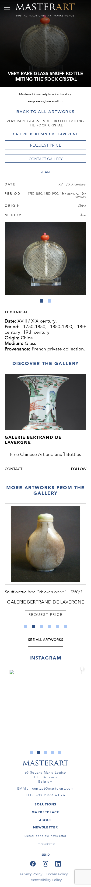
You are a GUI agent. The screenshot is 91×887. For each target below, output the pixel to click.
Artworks (63, 94)
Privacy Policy (31, 874)
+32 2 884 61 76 (50, 795)
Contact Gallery (46, 159)
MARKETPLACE (46, 812)
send (46, 854)
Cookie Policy (57, 874)
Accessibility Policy (46, 879)
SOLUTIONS (45, 804)
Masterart (26, 94)
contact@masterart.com (53, 788)
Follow (78, 469)
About (45, 820)
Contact (13, 469)
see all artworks (45, 640)
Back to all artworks (45, 111)
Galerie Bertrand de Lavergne (45, 134)
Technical (16, 312)
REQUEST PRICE (45, 145)
